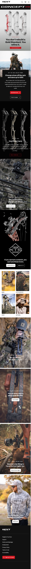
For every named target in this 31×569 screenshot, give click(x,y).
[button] (25, 2)
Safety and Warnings (7, 542)
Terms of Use (5, 550)
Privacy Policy (5, 547)
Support (4, 539)
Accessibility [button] (5, 552)
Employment (5, 544)
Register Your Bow (7, 537)
